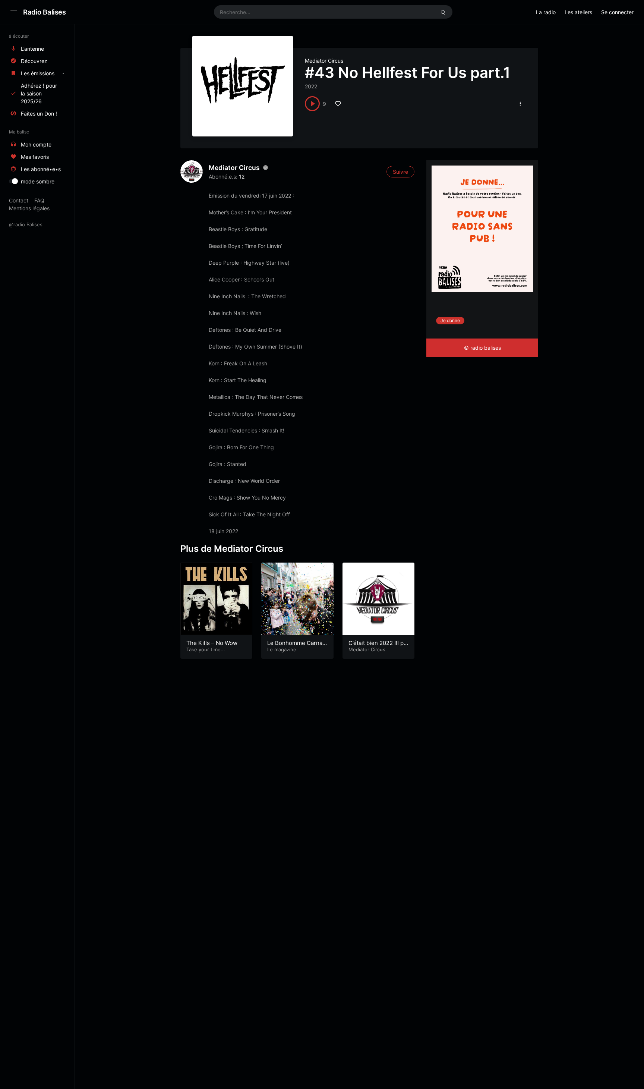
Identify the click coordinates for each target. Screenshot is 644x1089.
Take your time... (205, 649)
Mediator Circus (324, 60)
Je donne (450, 320)
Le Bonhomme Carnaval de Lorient (296, 646)
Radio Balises (44, 12)
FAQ (39, 200)
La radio (546, 12)
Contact (18, 200)
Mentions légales (29, 208)
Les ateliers (578, 12)
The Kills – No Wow (211, 642)
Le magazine (281, 649)
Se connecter (617, 12)
